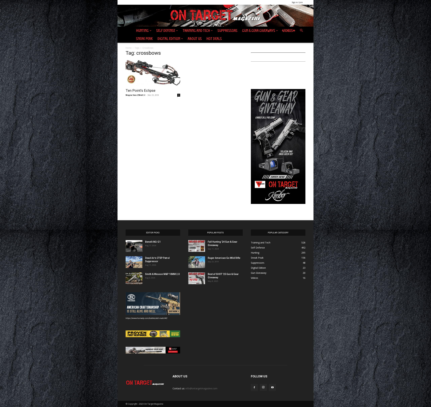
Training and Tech (196, 30)
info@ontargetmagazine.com (201, 388)
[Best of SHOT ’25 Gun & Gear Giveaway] (196, 278)
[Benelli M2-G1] (134, 246)
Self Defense (165, 30)
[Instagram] (288, 31)
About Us (195, 39)
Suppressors (227, 30)
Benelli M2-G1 (153, 241)
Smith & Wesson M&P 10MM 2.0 (162, 274)
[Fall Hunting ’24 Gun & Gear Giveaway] (196, 246)
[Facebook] (282, 31)
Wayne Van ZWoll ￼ (135, 95)
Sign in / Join (297, 2)
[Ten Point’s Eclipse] (153, 72)
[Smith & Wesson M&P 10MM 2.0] (134, 278)
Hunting (142, 30)
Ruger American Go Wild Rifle (224, 258)
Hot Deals (214, 39)
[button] (301, 30)
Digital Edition (168, 39)
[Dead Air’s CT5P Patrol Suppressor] (134, 262)
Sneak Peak (144, 39)
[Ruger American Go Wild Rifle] (196, 262)
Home (128, 47)
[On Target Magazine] (215, 15)
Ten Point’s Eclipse (140, 91)
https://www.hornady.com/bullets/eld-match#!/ (146, 318)
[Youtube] (293, 31)
